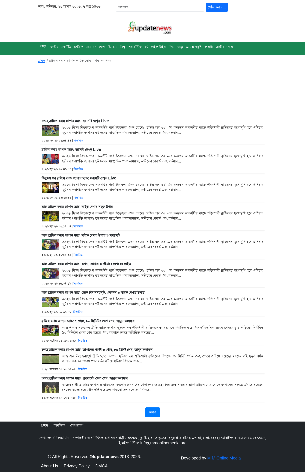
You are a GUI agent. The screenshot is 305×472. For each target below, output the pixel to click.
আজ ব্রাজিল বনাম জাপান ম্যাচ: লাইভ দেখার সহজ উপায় (77, 207)
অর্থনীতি (78, 47)
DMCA (101, 466)
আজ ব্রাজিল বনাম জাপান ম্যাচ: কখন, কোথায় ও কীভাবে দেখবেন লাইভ (86, 264)
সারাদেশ (91, 47)
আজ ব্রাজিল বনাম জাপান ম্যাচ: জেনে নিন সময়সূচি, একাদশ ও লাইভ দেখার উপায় (93, 292)
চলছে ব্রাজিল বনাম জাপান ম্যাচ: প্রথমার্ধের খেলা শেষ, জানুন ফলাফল (85, 378)
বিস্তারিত (78, 141)
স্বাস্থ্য (180, 47)
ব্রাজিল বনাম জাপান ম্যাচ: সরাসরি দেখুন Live (71, 149)
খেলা (102, 47)
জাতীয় (54, 47)
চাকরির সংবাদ (224, 47)
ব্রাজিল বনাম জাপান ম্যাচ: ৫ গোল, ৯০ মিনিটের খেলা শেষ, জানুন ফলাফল (88, 321)
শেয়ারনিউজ (135, 47)
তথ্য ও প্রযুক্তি (194, 47)
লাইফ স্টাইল (158, 47)
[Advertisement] (152, 91)
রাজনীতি (66, 47)
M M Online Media (224, 458)
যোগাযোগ (76, 425)
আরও (152, 412)
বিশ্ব (122, 47)
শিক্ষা (171, 47)
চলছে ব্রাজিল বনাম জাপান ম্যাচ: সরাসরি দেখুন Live (75, 121)
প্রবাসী (209, 47)
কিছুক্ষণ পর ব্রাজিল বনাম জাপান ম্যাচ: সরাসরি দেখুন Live (79, 178)
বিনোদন (113, 47)
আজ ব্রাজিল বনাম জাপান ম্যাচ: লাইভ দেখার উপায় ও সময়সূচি (81, 235)
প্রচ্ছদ (43, 46)
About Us (49, 466)
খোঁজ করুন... (217, 7)
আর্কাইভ (59, 425)
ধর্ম (146, 47)
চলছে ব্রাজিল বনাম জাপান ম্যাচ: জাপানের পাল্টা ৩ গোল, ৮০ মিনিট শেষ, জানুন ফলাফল (97, 349)
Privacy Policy (77, 466)
